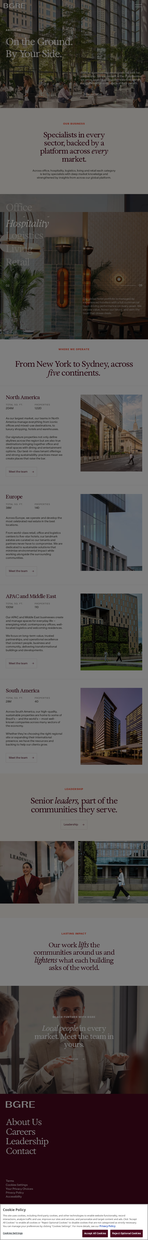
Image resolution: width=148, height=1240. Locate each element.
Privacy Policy (107, 1226)
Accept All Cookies (95, 1233)
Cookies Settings (13, 1233)
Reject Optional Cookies (126, 1233)
